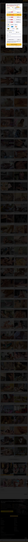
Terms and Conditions (17, 36)
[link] (21, 4)
